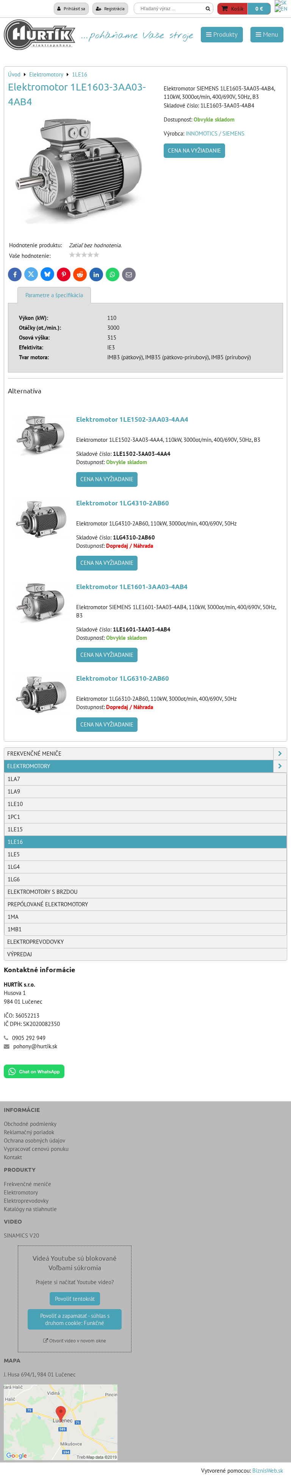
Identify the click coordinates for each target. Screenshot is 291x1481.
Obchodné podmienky (30, 1123)
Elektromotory (28, 766)
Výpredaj (19, 954)
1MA (13, 916)
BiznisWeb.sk (267, 1470)
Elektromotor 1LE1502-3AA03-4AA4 (132, 419)
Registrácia (114, 8)
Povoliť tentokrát (75, 1298)
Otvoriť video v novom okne (77, 1341)
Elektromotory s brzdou (43, 891)
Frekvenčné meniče (34, 753)
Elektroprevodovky (35, 941)
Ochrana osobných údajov (34, 1140)
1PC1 (14, 816)
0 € (259, 8)
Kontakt (13, 1157)
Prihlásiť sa (74, 8)
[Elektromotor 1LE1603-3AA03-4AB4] (83, 170)
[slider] (84, 255)
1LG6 (14, 879)
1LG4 (14, 866)
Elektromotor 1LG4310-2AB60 (122, 503)
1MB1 (15, 929)
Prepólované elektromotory (48, 904)
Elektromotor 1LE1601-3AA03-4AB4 (132, 587)
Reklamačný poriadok (29, 1132)
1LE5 (14, 854)
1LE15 (15, 829)
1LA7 (14, 779)
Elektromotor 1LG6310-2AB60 (122, 678)
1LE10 (15, 804)
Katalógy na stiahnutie (30, 1209)
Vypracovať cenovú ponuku (36, 1148)
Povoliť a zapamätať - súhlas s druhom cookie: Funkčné (75, 1319)
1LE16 (15, 841)
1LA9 (14, 791)
